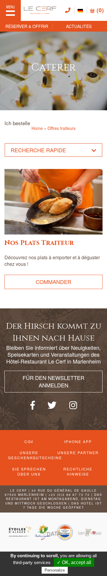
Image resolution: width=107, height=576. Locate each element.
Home (37, 128)
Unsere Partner (78, 452)
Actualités (79, 26)
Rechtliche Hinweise (77, 471)
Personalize (55, 570)
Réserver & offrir (26, 26)
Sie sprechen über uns (29, 471)
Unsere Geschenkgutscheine (29, 455)
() (99, 10)
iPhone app (78, 441)
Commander (53, 281)
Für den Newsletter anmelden (53, 381)
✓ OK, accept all (74, 562)
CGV (29, 441)
